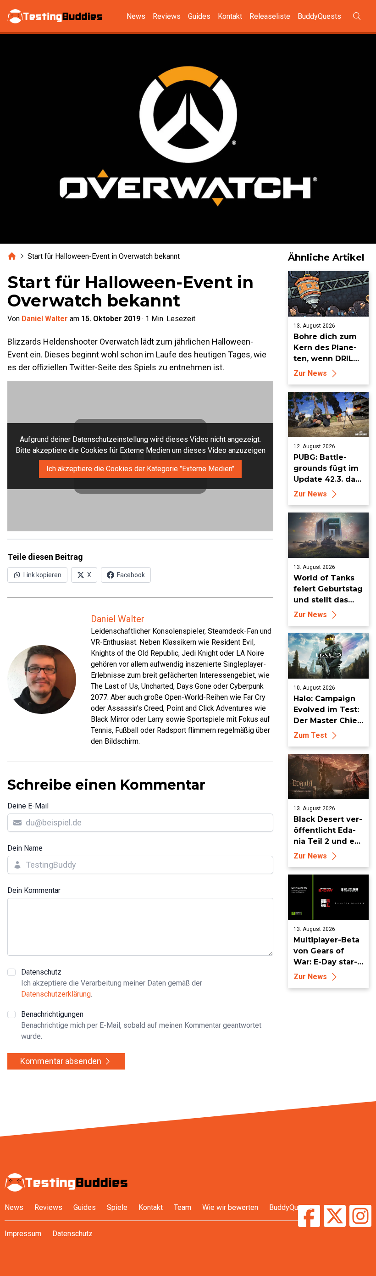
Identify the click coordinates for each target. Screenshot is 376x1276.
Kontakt (230, 16)
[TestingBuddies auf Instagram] (360, 1217)
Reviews (167, 16)
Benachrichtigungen (141, 1025)
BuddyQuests (319, 16)
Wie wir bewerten (230, 1207)
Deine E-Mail (28, 806)
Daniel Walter (45, 318)
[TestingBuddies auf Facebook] (309, 1217)
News (136, 16)
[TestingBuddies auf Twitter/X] (335, 1217)
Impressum (23, 1233)
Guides (199, 16)
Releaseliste (269, 16)
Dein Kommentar (34, 890)
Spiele (117, 1207)
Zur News (310, 373)
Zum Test (310, 735)
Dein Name (25, 848)
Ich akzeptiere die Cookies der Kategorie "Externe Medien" (140, 468)
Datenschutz (111, 983)
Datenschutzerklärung (56, 994)
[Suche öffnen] (357, 16)
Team (182, 1207)
